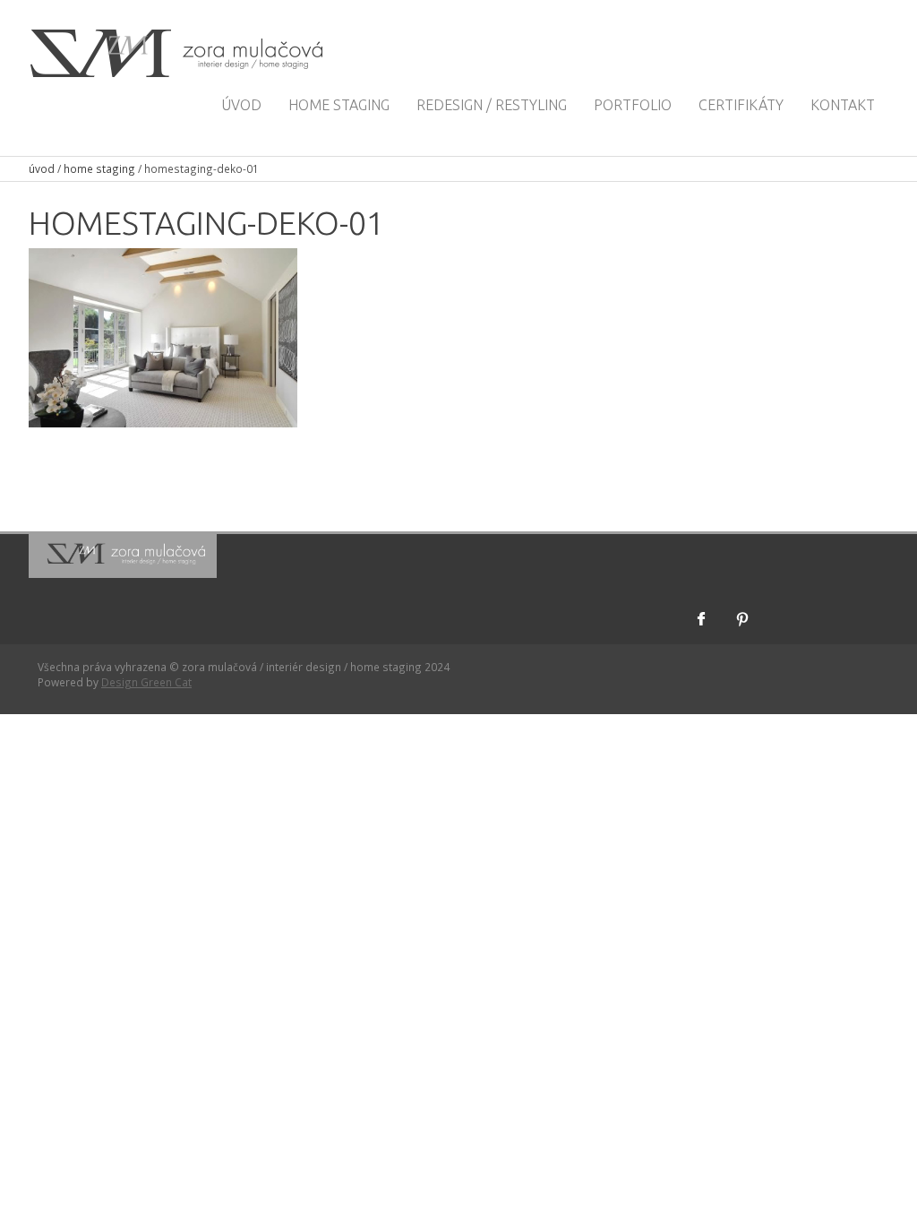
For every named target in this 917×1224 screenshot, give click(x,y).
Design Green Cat (146, 682)
